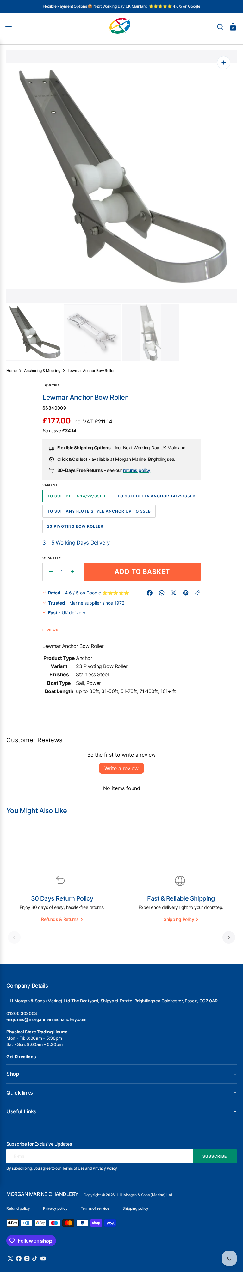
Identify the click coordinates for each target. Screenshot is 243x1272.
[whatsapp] (162, 593)
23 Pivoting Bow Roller (76, 528)
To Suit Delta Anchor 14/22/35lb (156, 498)
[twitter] (174, 593)
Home (11, 370)
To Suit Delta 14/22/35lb (76, 498)
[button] (220, 27)
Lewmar (50, 384)
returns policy (136, 470)
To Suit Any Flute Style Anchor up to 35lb (99, 513)
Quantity (51, 558)
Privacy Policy (105, 1168)
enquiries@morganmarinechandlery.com (46, 1019)
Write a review (121, 768)
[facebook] (150, 593)
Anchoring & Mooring (42, 370)
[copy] (198, 593)
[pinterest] (186, 593)
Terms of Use (73, 1168)
